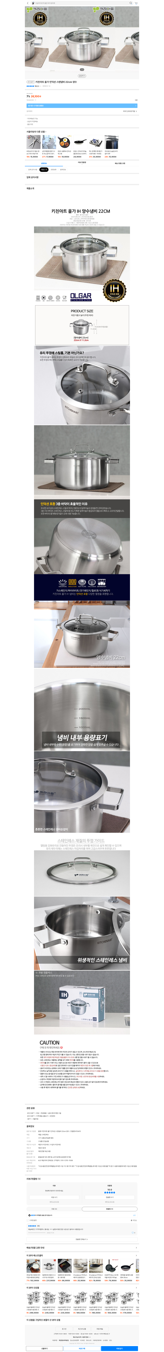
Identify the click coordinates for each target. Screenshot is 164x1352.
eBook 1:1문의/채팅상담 (101, 1334)
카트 (136, 3)
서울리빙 (35, 1119)
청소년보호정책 (74, 1340)
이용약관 (54, 1340)
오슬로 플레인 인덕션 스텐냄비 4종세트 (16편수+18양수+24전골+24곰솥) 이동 (80, 1302)
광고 (110, 1340)
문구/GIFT (30, 1113)
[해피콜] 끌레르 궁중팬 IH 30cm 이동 (127, 1270)
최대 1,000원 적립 (129, 111)
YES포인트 (30, 100)
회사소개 (88, 1340)
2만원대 (52, 1116)
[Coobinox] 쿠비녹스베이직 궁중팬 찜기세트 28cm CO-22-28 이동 (80, 1270)
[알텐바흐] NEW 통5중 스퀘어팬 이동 (65, 1270)
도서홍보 (105, 1340)
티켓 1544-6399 (73, 1334)
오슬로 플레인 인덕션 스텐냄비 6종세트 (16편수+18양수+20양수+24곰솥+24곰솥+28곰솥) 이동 (33, 1302)
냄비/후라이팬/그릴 (54, 1113)
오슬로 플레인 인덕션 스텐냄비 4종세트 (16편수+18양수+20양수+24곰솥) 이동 (112, 1302)
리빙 (37, 1113)
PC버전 (82, 1340)
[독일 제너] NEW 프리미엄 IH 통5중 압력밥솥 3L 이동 (33, 1270)
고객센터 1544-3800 (60, 1334)
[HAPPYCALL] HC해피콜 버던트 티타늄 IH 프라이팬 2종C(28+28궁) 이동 (112, 1270)
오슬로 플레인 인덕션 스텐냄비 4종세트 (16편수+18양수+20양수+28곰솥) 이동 (96, 1302)
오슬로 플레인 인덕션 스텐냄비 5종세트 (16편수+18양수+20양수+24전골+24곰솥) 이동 (65, 1302)
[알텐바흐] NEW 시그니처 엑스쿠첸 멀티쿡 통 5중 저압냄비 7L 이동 (49, 1270)
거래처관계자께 (97, 1340)
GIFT (29, 1119)
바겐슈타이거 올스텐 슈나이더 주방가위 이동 (33, 146)
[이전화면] (27, 3)
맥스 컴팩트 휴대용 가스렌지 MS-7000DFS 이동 (96, 146)
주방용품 (44, 1113)
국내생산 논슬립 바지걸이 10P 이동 (112, 146)
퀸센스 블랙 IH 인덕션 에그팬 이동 (65, 146)
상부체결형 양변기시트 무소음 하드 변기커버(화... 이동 (49, 146)
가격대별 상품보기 (42, 1116)
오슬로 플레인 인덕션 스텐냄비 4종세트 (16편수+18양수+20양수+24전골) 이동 (127, 1302)
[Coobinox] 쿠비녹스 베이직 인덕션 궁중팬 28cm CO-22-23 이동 (96, 1270)
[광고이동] (131, 3)
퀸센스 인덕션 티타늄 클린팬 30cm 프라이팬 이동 (80, 146)
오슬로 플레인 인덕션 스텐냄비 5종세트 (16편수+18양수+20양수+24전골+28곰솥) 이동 (49, 1302)
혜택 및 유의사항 (54, 1202)
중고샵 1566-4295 (86, 1334)
